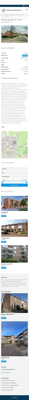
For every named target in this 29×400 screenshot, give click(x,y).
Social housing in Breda (7, 390)
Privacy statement (6, 372)
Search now (15, 185)
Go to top (14, 397)
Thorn (22, 15)
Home (2, 15)
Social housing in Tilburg (7, 387)
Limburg (18, 15)
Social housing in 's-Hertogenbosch (10, 385)
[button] (14, 143)
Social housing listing (10, 15)
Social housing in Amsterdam (8, 383)
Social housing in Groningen (8, 380)
